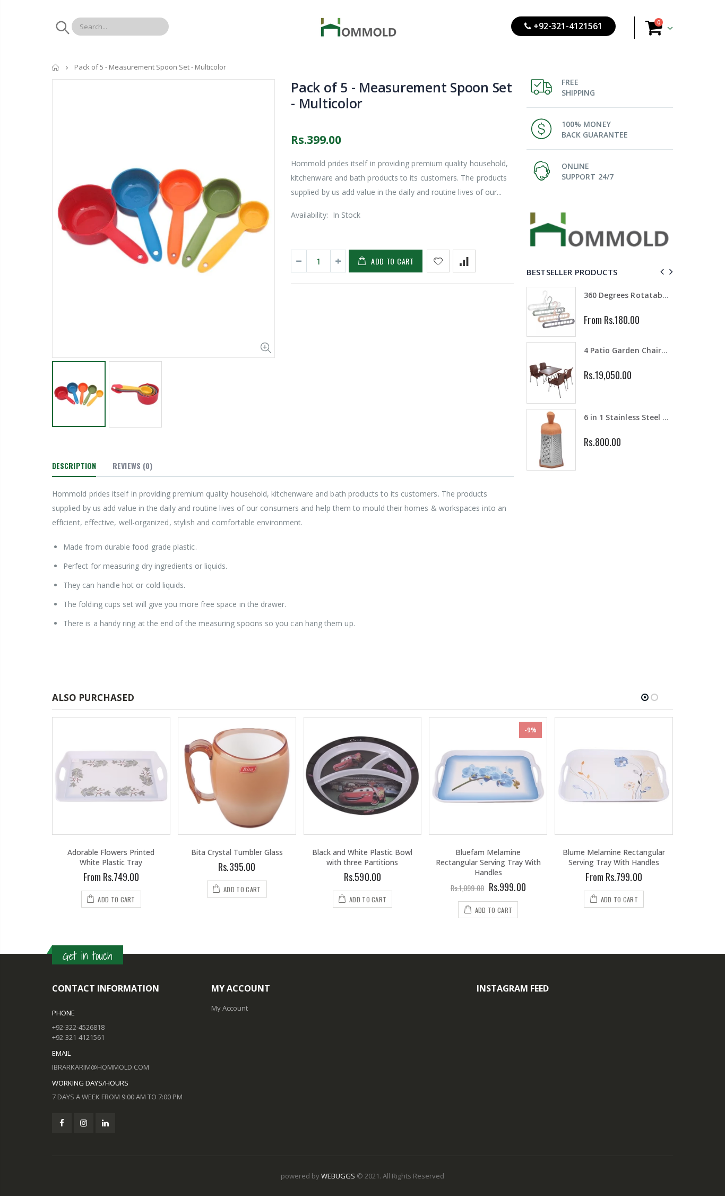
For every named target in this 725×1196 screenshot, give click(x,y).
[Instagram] (83, 1123)
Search (62, 28)
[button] (645, 697)
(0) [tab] (132, 465)
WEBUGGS (338, 1176)
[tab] (74, 466)
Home (56, 67)
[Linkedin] (105, 1123)
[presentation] (660, 271)
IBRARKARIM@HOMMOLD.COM (100, 1067)
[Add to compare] (464, 261)
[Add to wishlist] (438, 261)
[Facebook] (62, 1123)
